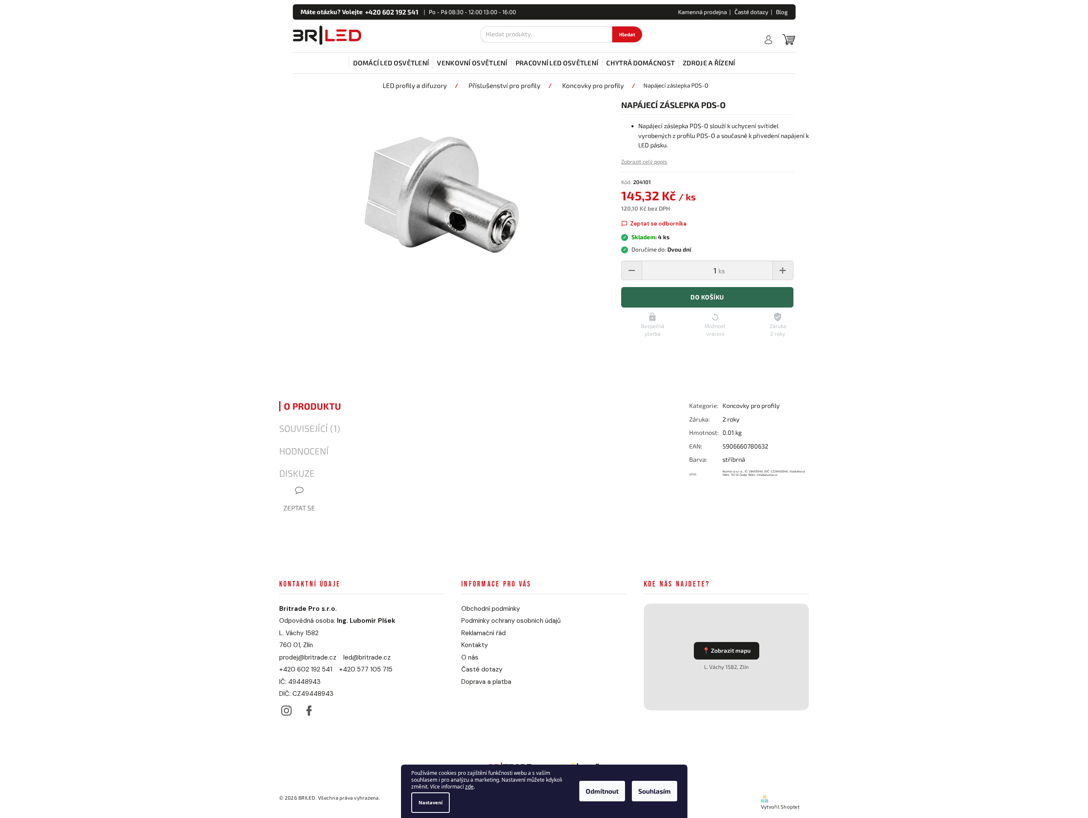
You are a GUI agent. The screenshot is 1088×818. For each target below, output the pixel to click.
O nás (469, 657)
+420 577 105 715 (365, 669)
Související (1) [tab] (309, 428)
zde (469, 787)
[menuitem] (391, 63)
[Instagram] (286, 708)
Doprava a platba (486, 681)
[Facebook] (309, 708)
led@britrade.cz (367, 657)
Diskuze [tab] (297, 473)
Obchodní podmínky (490, 608)
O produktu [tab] (312, 406)
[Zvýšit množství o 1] (783, 270)
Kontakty (474, 645)
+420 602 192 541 (305, 669)
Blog (782, 12)
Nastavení (430, 802)
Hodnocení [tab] (304, 451)
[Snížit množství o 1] (632, 270)
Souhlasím (654, 791)
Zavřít (735, 497)
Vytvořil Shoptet (780, 806)
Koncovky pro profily (751, 405)
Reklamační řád (483, 633)
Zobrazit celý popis (644, 161)
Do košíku (707, 297)
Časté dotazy (751, 12)
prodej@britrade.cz (307, 657)
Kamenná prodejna (702, 12)
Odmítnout (602, 791)
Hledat (627, 34)
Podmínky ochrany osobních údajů (511, 620)
